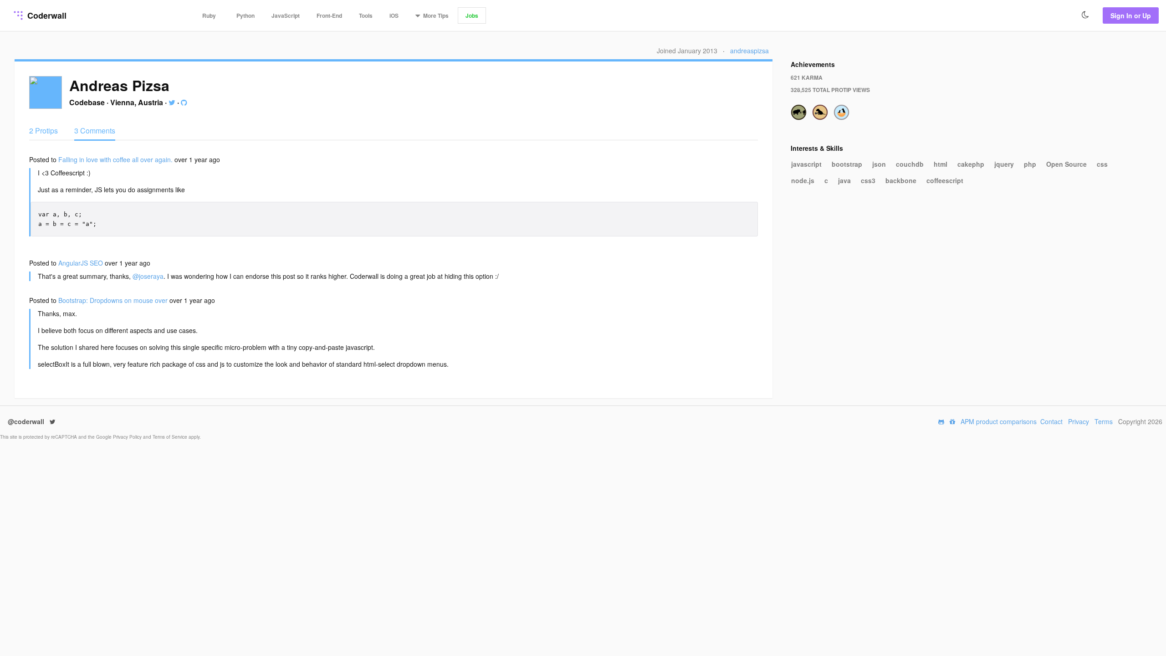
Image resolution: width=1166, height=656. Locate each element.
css (1102, 164)
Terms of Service (171, 437)
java (844, 180)
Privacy (1078, 421)
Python (245, 15)
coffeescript (944, 180)
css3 (868, 180)
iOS (394, 15)
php (1030, 164)
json (879, 164)
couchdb (910, 164)
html (940, 164)
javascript (806, 164)
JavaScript (285, 15)
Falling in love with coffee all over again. (116, 159)
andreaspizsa (749, 50)
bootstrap (847, 164)
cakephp (970, 164)
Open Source (1066, 164)
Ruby (209, 15)
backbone (900, 180)
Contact (1051, 421)
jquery (1004, 164)
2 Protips (44, 130)
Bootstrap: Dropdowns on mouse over (113, 300)
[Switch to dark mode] (1085, 15)
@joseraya (148, 276)
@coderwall (27, 421)
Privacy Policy (128, 437)
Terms (1103, 421)
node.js (802, 180)
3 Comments (94, 130)
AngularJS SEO (81, 262)
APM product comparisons (999, 421)
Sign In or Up (1130, 15)
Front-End (329, 15)
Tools (366, 15)
